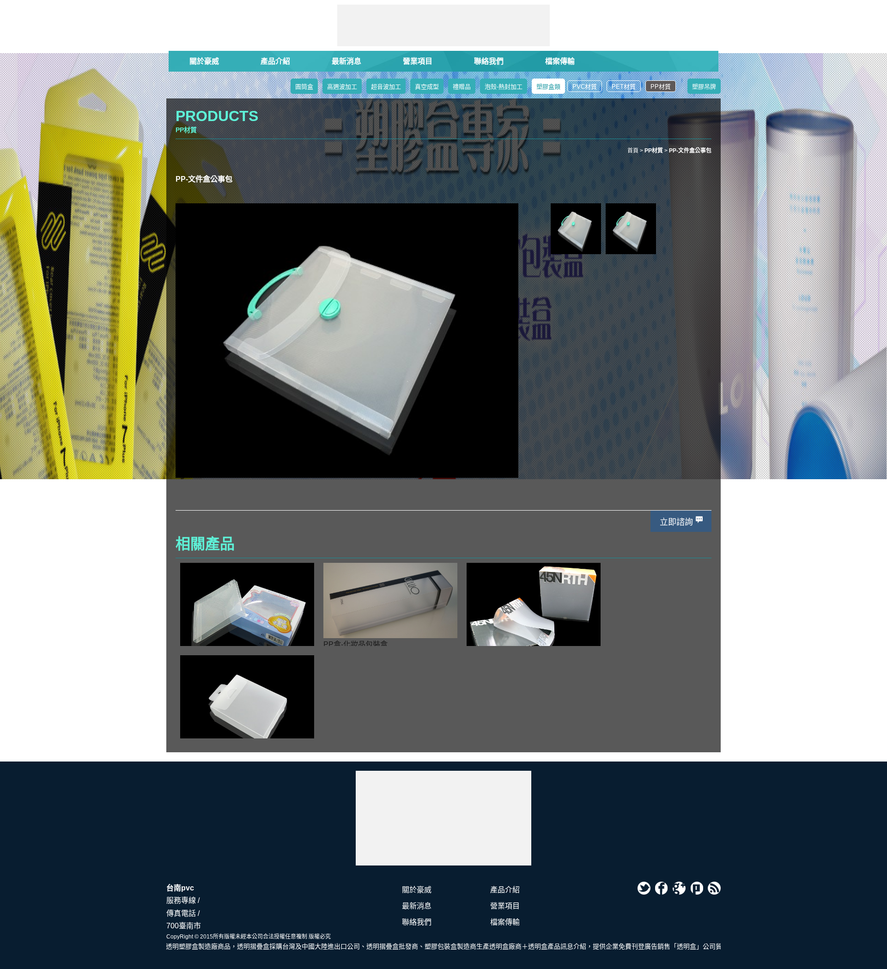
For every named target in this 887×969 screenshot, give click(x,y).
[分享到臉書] (661, 888)
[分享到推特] (644, 888)
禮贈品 (462, 86)
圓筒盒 (304, 86)
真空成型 (427, 86)
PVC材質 (584, 86)
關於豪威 (204, 61)
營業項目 (417, 61)
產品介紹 (275, 61)
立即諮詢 (676, 522)
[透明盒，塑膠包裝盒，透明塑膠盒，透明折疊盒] (443, 818)
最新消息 (346, 61)
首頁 (632, 150)
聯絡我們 (489, 61)
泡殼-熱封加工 (503, 86)
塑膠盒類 (548, 86)
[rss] (714, 888)
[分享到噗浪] (696, 888)
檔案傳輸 (560, 61)
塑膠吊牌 (704, 86)
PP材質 (660, 86)
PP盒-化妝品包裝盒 (355, 644)
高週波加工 (342, 86)
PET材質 (624, 86)
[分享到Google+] (679, 888)
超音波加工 (386, 86)
